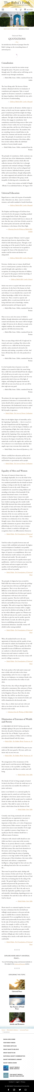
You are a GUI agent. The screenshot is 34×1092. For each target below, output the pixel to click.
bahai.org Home (9, 1039)
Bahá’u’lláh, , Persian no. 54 (18, 756)
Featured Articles (10, 1046)
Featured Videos (9, 1042)
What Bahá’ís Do (9, 1052)
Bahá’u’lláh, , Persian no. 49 (18, 741)
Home (3, 1030)
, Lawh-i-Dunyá (21, 279)
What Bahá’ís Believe (11, 1049)
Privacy (23, 1082)
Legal (17, 1082)
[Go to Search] (16, 9)
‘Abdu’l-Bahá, (18, 413)
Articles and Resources (19, 964)
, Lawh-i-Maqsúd (21, 102)
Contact (11, 1082)
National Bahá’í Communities (14, 1056)
